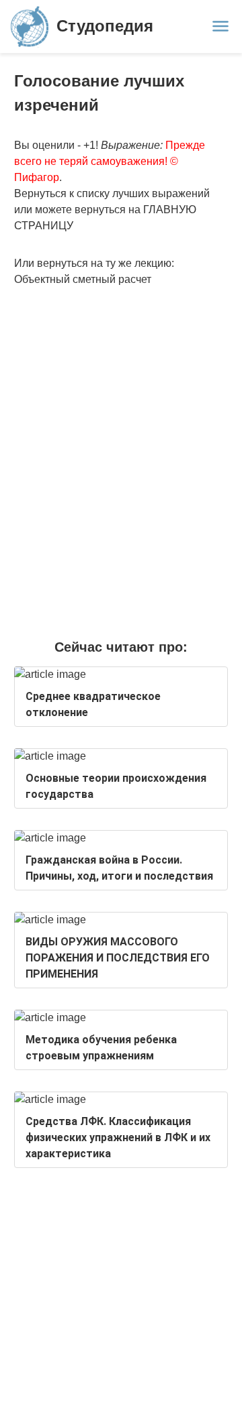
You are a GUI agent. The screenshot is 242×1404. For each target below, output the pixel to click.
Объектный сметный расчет (82, 279)
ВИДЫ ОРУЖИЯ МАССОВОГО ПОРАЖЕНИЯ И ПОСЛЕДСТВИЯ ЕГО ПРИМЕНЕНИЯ (118, 957)
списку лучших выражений (143, 193)
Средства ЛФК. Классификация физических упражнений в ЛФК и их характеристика (118, 1137)
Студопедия (104, 26)
